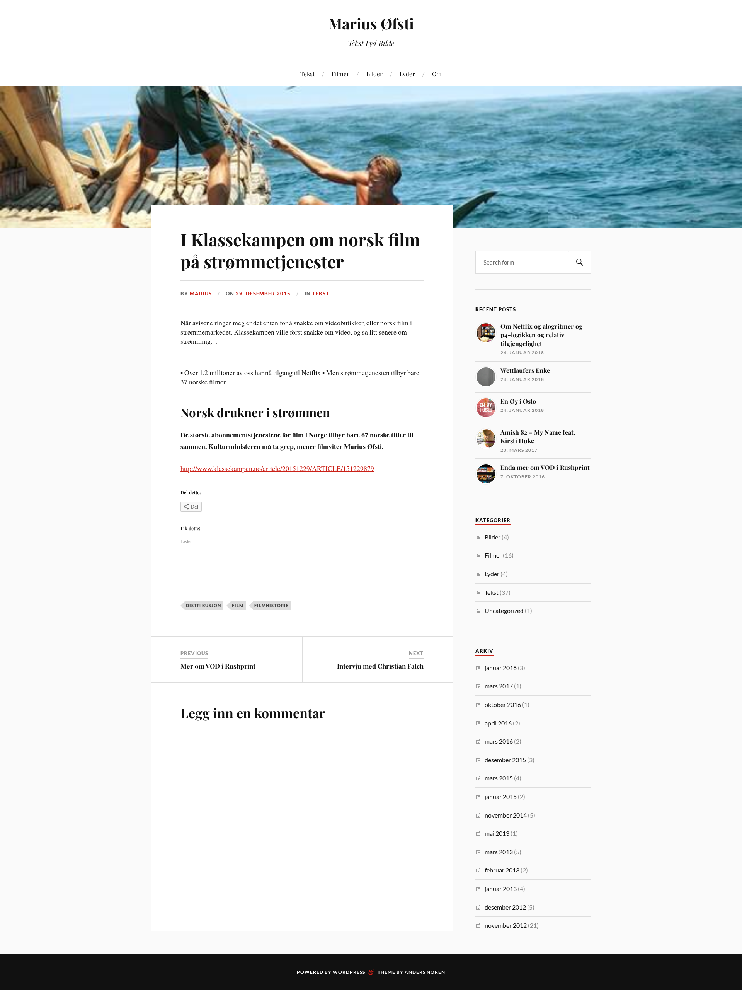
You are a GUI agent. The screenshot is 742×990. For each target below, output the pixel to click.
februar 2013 (502, 870)
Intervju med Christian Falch (380, 666)
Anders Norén (425, 972)
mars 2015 (499, 778)
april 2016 (498, 723)
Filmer (340, 74)
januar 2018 (501, 667)
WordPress (349, 972)
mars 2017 (499, 686)
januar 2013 (501, 888)
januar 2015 (501, 796)
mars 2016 (499, 741)
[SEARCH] (579, 262)
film (237, 605)
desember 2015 (505, 759)
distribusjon (203, 605)
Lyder (407, 74)
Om (437, 74)
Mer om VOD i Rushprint (217, 666)
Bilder (374, 74)
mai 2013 (497, 833)
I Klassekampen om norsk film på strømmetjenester (300, 250)
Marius (201, 293)
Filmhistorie (271, 605)
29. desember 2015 (263, 293)
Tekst (307, 74)
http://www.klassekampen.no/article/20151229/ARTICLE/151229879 (277, 468)
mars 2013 (499, 851)
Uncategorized (504, 610)
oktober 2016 (503, 704)
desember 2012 (505, 907)
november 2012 (506, 925)
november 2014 (506, 815)
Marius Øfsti (371, 23)
